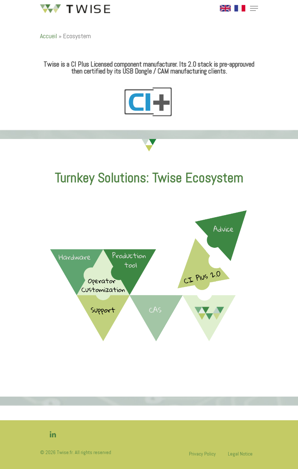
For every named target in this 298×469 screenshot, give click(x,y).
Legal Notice (240, 453)
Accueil (48, 36)
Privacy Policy (202, 453)
